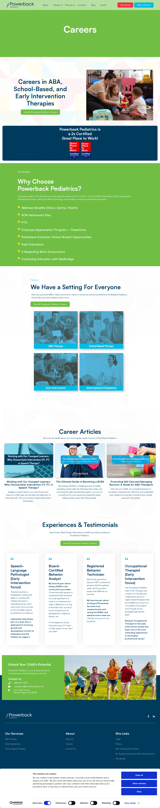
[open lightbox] (119, 95)
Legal (118, 739)
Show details (130, 803)
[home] (20, 5)
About (45, 5)
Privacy (119, 744)
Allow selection (139, 783)
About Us (70, 739)
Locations (82, 5)
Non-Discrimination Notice (127, 749)
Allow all (139, 775)
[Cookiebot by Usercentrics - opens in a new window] (16, 803)
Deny (139, 792)
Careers (56, 5)
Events (103, 5)
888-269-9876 (21, 683)
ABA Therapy (11, 739)
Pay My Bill (120, 758)
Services (68, 5)
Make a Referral (144, 5)
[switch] (71, 803)
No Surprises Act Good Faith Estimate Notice (135, 754)
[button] (56, 4)
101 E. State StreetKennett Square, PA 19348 (25, 691)
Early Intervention (12, 744)
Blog (93, 5)
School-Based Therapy (15, 749)
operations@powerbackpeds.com (29, 686)
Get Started (125, 5)
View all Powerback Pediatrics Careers (40, 112)
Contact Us (71, 749)
